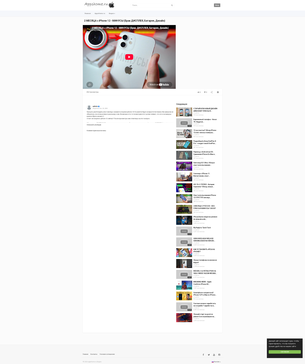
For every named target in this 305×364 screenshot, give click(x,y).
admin (95, 106)
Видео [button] (111, 13)
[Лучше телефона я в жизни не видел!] (184, 263)
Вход (217, 5)
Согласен (285, 352)
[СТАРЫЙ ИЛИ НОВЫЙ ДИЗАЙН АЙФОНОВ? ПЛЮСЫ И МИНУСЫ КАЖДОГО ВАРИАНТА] (184, 112)
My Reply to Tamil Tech (202, 228)
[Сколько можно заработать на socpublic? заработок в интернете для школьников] (184, 306)
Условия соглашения (107, 354)
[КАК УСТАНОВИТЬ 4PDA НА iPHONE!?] (184, 252)
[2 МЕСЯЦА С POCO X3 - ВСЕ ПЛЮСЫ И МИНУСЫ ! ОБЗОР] (184, 209)
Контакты (93, 354)
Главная (88, 13)
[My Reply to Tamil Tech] (184, 231)
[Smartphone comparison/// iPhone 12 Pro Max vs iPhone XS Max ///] (184, 296)
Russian (217, 362)
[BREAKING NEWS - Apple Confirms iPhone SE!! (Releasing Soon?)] (184, 285)
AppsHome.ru (100, 13)
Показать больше (94, 125)
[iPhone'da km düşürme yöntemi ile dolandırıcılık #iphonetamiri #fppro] (184, 220)
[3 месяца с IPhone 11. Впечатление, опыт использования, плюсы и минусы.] (184, 177)
